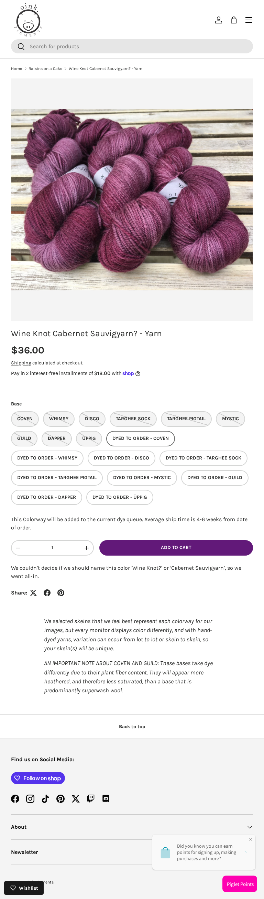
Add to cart (176, 547)
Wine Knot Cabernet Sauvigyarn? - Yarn (105, 68)
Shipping (21, 363)
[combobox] (132, 46)
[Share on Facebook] (47, 593)
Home (16, 68)
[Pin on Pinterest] (61, 593)
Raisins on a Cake (45, 68)
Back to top (132, 727)
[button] (233, 20)
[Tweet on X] (33, 593)
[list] (132, 200)
